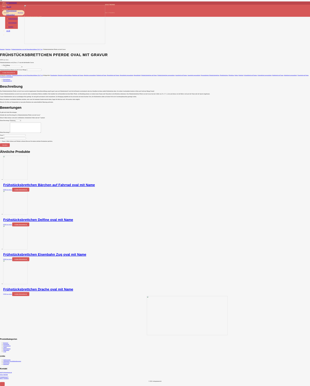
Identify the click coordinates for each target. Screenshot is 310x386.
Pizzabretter (6, 344)
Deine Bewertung (5, 120)
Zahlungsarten (6, 360)
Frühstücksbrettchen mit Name (149, 75)
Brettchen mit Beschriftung (65, 75)
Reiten (236, 75)
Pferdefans (231, 75)
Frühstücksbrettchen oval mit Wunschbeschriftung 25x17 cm (26, 49)
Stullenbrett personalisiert (290, 75)
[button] (2, 384)
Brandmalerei (53, 75)
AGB (4, 351)
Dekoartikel (6, 350)
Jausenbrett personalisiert (194, 75)
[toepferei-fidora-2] (64, 43)
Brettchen (8, 49)
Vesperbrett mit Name (302, 75)
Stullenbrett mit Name (277, 75)
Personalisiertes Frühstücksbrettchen (210, 75)
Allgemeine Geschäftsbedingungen (12, 361)
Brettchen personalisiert (90, 75)
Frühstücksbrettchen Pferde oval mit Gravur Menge (13, 69)
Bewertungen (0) (7, 81)
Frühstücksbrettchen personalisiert (166, 75)
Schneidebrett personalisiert (264, 75)
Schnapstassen (7, 345)
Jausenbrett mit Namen (181, 75)
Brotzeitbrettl (137, 75)
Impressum (6, 364)
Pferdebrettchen (224, 75)
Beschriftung (6, 65)
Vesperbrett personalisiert (6, 76)
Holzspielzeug (6, 348)
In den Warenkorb (9, 73)
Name (2, 135)
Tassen (5, 347)
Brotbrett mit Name (101, 75)
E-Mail (2, 138)
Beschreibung (6, 79)
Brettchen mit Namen (77, 75)
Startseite (2, 49)
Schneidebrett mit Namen (250, 75)
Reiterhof (241, 75)
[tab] (156, 79)
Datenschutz (6, 362)
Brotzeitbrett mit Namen (113, 75)
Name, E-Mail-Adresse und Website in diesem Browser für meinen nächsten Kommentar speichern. (27, 141)
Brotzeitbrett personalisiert (126, 75)
